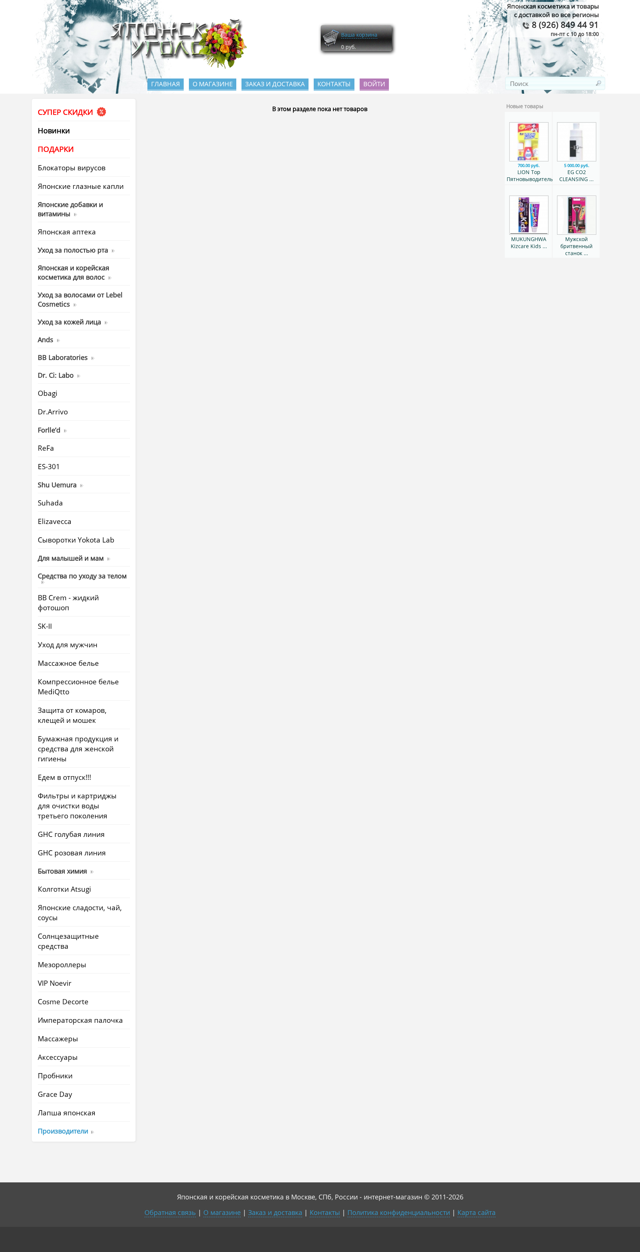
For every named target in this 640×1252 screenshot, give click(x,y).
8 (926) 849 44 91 (564, 24)
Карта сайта (476, 1212)
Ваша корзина (359, 34)
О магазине (213, 84)
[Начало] (176, 66)
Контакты (334, 84)
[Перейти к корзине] (330, 45)
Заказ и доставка (275, 84)
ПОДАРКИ (56, 149)
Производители (63, 1130)
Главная (165, 84)
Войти (374, 84)
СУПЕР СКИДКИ (66, 112)
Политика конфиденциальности (398, 1212)
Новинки (54, 131)
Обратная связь (170, 1212)
